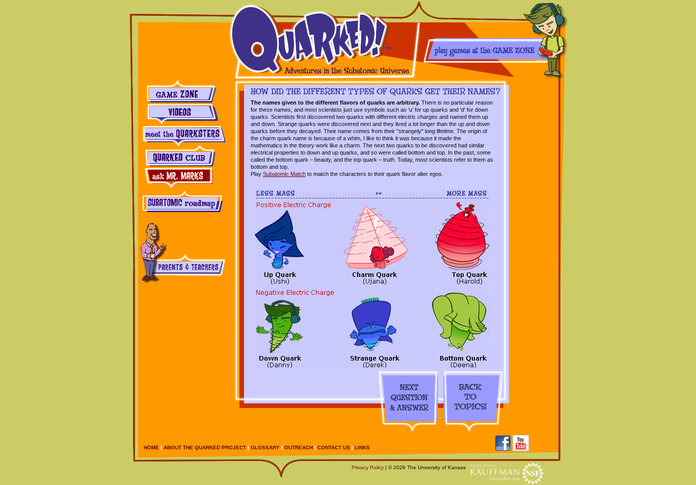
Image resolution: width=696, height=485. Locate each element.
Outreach (298, 447)
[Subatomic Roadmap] (181, 200)
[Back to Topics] (471, 402)
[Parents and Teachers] (181, 250)
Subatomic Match (284, 174)
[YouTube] (521, 443)
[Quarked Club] (181, 156)
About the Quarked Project (205, 447)
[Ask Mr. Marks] (181, 177)
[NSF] (533, 473)
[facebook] (503, 443)
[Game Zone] (494, 39)
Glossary (265, 447)
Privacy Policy (368, 467)
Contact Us (333, 447)
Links (362, 447)
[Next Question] (408, 402)
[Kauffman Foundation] (495, 472)
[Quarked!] (323, 39)
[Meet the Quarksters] (181, 135)
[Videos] (181, 114)
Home (151, 447)
